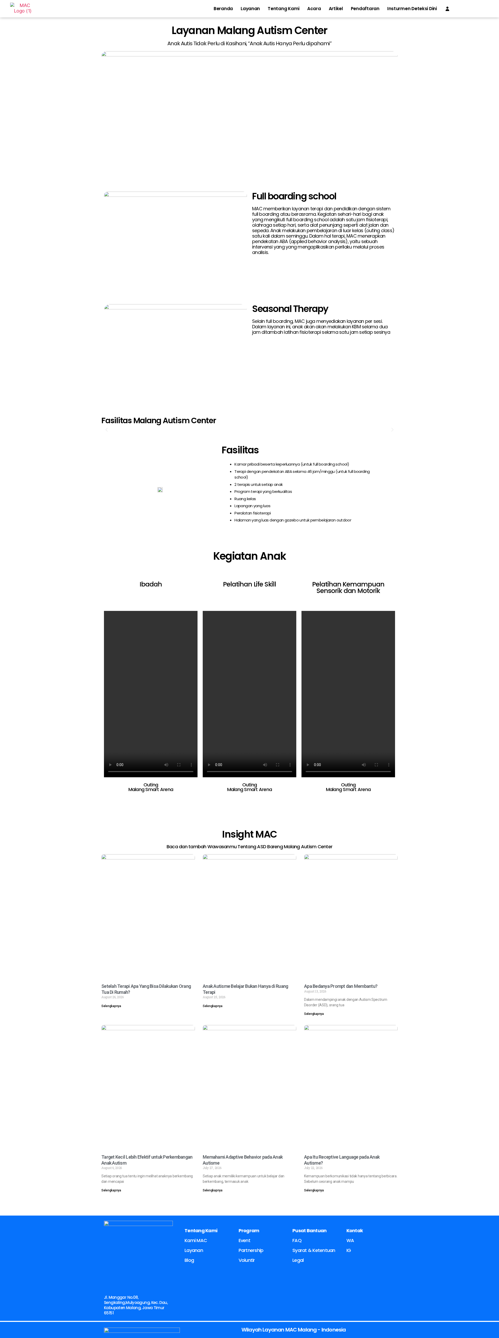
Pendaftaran (365, 8)
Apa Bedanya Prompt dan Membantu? (340, 986)
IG (348, 1250)
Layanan (250, 8)
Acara (314, 8)
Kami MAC (196, 1240)
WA (350, 1240)
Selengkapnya (111, 1006)
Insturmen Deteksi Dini (412, 8)
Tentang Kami (283, 8)
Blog (189, 1260)
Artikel (336, 8)
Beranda (223, 8)
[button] (106, 429)
